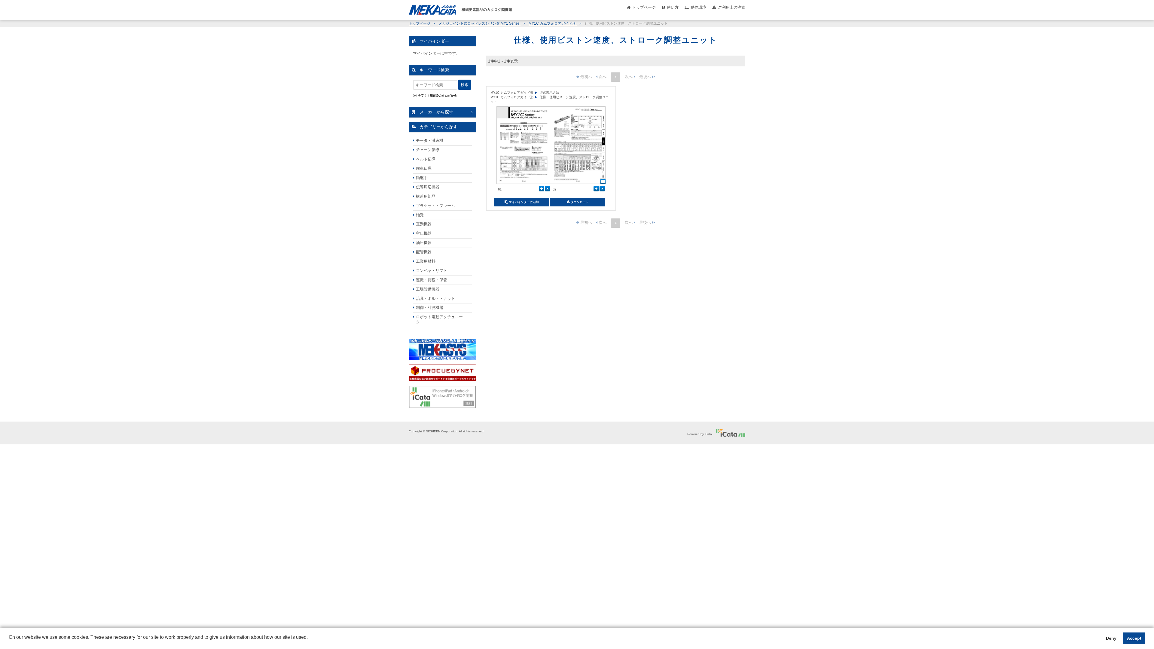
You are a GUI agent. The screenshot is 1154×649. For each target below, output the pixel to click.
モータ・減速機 (429, 140)
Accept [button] (1134, 638)
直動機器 (424, 224)
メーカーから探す (436, 112)
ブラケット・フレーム (435, 205)
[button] (10, 642)
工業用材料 (425, 261)
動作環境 (698, 7)
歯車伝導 (424, 168)
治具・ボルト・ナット (435, 298)
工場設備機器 (427, 289)
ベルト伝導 (425, 159)
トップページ (644, 7)
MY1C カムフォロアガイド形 (553, 23)
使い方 (673, 7)
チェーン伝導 (427, 150)
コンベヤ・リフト (431, 270)
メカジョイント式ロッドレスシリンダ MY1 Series (479, 23)
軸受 (420, 215)
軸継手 (422, 177)
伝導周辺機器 (427, 187)
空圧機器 (424, 233)
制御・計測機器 (429, 307)
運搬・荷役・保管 (431, 280)
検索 (465, 84)
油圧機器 (424, 242)
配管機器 (424, 252)
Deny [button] (1111, 638)
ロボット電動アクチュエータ (439, 319)
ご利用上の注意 (731, 7)
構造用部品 (425, 196)
